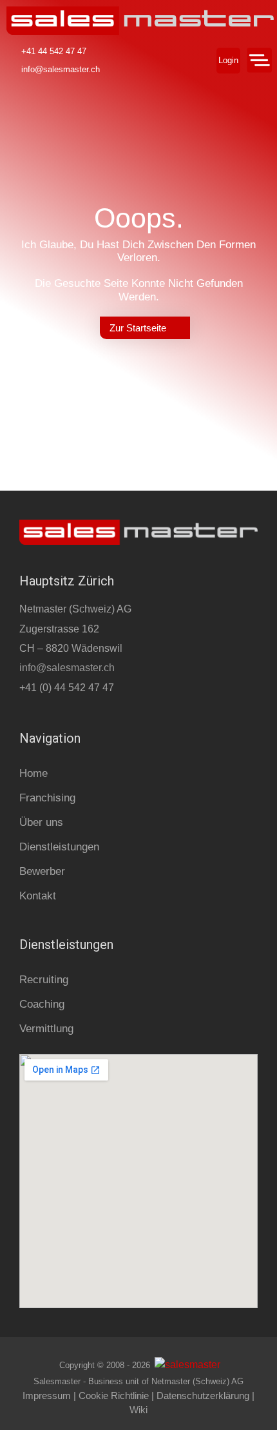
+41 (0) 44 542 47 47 (66, 687)
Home (33, 773)
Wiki (138, 1409)
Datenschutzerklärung (203, 1395)
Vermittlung (46, 1029)
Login (228, 60)
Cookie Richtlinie (114, 1395)
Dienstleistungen (59, 847)
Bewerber (42, 871)
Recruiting (43, 980)
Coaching (41, 1004)
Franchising (47, 798)
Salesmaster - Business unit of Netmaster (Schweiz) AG (138, 1381)
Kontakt (37, 896)
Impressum (47, 1395)
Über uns (41, 822)
